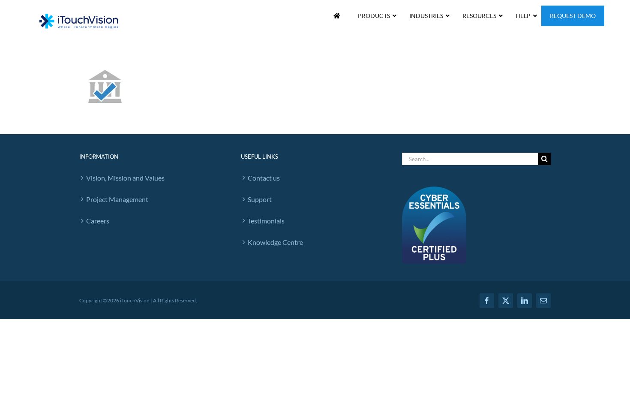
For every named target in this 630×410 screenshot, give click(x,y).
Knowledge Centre (275, 242)
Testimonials (266, 221)
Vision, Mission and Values (125, 178)
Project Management (117, 199)
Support (260, 199)
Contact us (264, 178)
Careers (97, 221)
